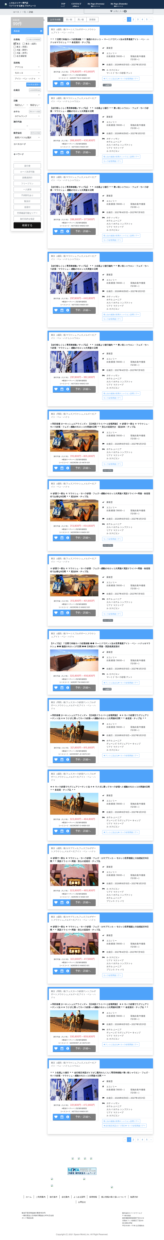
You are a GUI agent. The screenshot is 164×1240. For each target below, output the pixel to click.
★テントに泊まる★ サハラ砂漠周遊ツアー (120, 79)
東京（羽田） (22, 46)
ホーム (29, 1196)
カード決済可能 (27, 171)
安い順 (69, 19)
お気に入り (119, 11)
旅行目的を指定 (27, 219)
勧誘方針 (134, 1196)
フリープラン (27, 183)
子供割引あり (27, 195)
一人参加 (27, 189)
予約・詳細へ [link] (83, 83)
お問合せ (82, 1202)
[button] (27, 31)
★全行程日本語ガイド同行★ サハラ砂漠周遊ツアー (124, 1126)
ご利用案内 (40, 1196)
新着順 (92, 19)
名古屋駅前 (21, 56)
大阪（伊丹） (22, 53)
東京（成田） (31, 43)
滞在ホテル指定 (35, 111)
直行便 (27, 166)
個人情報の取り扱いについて (113, 1196)
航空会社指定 (35, 133)
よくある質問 (79, 1196)
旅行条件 (53, 1196)
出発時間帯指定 (35, 90)
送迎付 (27, 207)
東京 (18, 43)
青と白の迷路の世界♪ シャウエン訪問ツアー (121, 157)
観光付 (27, 201)
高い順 (81, 19)
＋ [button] (33, 84)
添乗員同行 (27, 177)
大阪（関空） (22, 50)
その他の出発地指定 (33, 39)
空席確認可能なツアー (27, 213)
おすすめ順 (55, 19)
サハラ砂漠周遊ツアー (112, 161)
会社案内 (65, 1196)
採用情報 (93, 1196)
